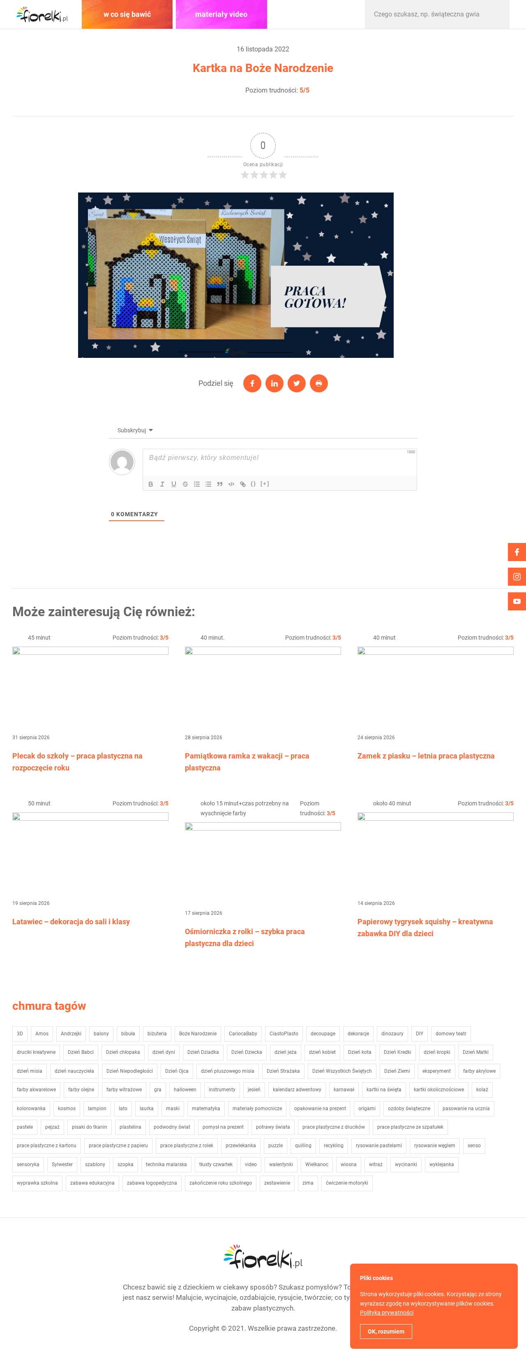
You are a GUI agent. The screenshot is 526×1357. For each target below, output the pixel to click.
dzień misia (29, 1071)
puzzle (275, 1145)
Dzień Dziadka (203, 1052)
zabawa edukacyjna (92, 1183)
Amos (41, 1034)
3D (20, 1034)
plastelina (130, 1127)
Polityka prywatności (386, 1312)
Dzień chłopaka (123, 1052)
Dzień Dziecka (246, 1052)
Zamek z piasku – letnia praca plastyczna (426, 756)
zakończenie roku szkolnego (220, 1183)
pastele (25, 1127)
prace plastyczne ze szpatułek (410, 1127)
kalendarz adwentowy (297, 1090)
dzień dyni (163, 1052)
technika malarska (166, 1164)
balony (101, 1034)
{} (253, 483)
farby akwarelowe (36, 1090)
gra (157, 1090)
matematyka (206, 1108)
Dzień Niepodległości (129, 1071)
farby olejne (81, 1090)
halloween (185, 1090)
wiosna (349, 1164)
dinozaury (392, 1034)
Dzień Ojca (177, 1071)
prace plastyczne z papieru (118, 1145)
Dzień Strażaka (283, 1071)
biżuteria (157, 1034)
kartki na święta (384, 1090)
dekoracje (358, 1034)
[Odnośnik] (243, 484)
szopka (126, 1164)
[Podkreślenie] (174, 484)
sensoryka (28, 1164)
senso (474, 1145)
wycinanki (406, 1164)
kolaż (482, 1090)
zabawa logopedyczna (152, 1183)
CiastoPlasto (284, 1034)
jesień (254, 1090)
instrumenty (222, 1090)
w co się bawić (127, 14)
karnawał (344, 1090)
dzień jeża (286, 1052)
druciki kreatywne (36, 1052)
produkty (315, 14)
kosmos (67, 1108)
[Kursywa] (162, 484)
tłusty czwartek (216, 1164)
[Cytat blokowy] (220, 484)
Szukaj (494, 14)
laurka (147, 1108)
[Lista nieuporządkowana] (208, 484)
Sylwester (62, 1164)
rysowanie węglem (434, 1145)
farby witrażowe (124, 1090)
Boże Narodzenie (198, 1034)
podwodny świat (172, 1127)
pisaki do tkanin (89, 1127)
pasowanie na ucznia (466, 1108)
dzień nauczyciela (74, 1071)
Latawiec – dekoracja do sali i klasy (71, 921)
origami (367, 1108)
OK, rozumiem (386, 1331)
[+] (265, 483)
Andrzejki (71, 1034)
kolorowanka (31, 1108)
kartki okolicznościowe (439, 1090)
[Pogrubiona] (151, 484)
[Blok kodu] (231, 484)
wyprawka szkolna (37, 1183)
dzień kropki (437, 1052)
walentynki (281, 1164)
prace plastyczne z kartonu (46, 1145)
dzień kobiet (322, 1052)
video (251, 1164)
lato (123, 1108)
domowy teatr (451, 1034)
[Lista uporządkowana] (197, 484)
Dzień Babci (81, 1052)
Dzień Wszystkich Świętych (342, 1071)
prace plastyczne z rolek (186, 1145)
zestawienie (277, 1183)
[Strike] (185, 484)
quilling (303, 1145)
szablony (95, 1164)
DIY (419, 1034)
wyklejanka (441, 1164)
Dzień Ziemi (397, 1071)
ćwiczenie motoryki (347, 1183)
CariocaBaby (243, 1034)
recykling (334, 1145)
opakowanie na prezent (320, 1108)
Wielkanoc (316, 1164)
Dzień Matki (476, 1052)
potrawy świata (273, 1127)
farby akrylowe (479, 1071)
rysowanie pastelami (379, 1145)
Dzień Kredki (397, 1052)
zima (308, 1183)
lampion (97, 1108)
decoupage (323, 1034)
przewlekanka (241, 1145)
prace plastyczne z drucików (333, 1127)
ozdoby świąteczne (409, 1108)
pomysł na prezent (223, 1127)
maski (173, 1108)
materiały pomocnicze (257, 1108)
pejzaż (52, 1127)
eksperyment (436, 1071)
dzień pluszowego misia (227, 1071)
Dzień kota (359, 1052)
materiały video (221, 14)
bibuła (128, 1034)
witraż (376, 1164)
